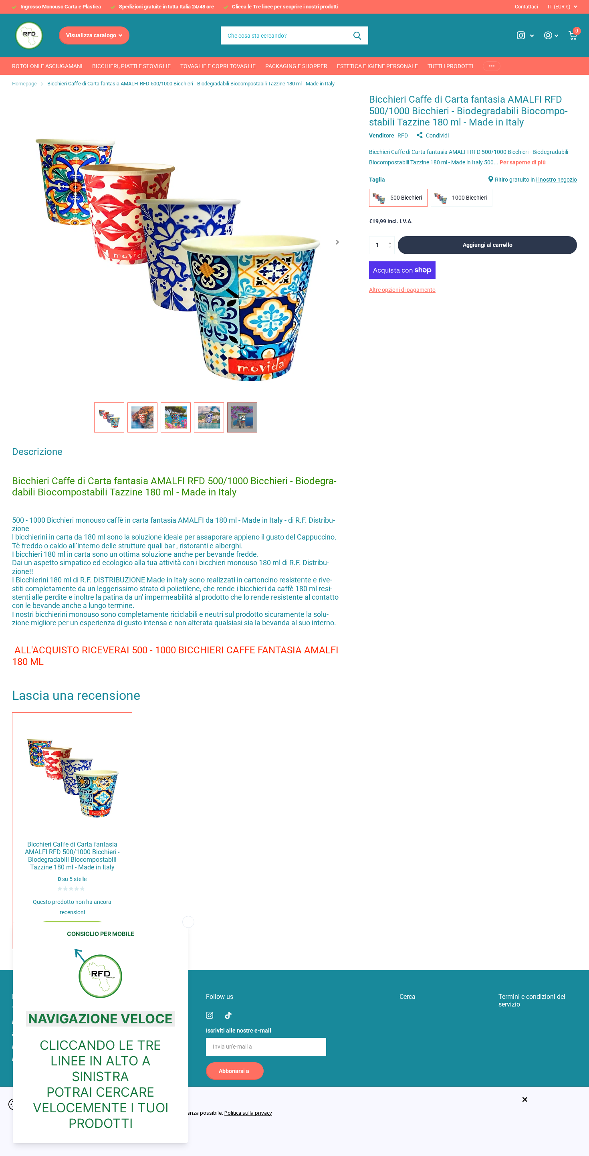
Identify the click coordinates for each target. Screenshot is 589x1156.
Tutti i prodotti (450, 66)
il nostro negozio (556, 179)
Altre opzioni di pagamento (402, 290)
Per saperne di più (523, 162)
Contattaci (526, 7)
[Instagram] (209, 1015)
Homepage (24, 84)
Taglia (473, 179)
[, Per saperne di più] (525, 35)
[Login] (551, 35)
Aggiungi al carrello (487, 245)
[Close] (550, 1100)
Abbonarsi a (234, 1071)
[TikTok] (228, 1015)
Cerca (357, 35)
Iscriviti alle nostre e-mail (238, 1030)
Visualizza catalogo (91, 35)
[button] (337, 242)
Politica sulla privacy (248, 1112)
